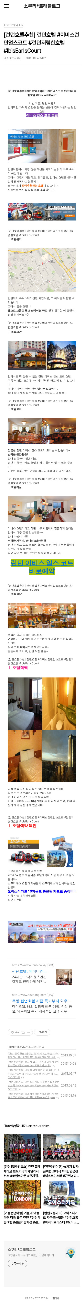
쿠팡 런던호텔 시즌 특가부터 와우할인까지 (41, 1001)
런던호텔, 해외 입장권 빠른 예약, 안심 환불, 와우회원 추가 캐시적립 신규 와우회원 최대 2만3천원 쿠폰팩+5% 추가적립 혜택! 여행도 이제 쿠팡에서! (42, 1008)
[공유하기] (23, 1032)
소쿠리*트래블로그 (42, 6)
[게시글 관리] (28, 1032)
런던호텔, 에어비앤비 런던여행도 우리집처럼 (29, 971)
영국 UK (20, 1046)
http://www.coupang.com (29, 994)
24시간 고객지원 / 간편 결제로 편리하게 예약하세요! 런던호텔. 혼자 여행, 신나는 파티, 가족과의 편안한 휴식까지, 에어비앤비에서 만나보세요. (29, 979)
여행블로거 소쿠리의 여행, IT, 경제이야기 (31, 1255)
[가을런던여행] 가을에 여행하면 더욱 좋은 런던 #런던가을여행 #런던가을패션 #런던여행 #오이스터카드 (33, 1073)
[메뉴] (6, 6)
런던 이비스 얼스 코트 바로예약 (42, 567)
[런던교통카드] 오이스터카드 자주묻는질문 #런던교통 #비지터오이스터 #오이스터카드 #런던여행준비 (33, 1085)
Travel (11, 1046)
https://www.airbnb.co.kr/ (29, 965)
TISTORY (43, 1298)
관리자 (56, 1298)
